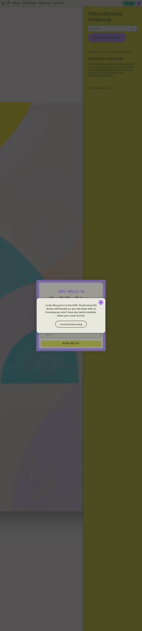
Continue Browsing (71, 324)
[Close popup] (100, 302)
